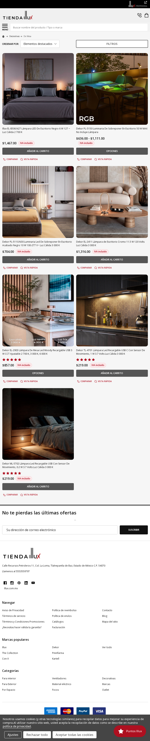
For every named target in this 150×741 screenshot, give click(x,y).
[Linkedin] (26, 583)
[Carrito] (146, 15)
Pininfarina (58, 653)
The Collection (10, 653)
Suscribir (133, 529)
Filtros (111, 44)
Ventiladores (59, 678)
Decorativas (108, 678)
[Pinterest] (19, 583)
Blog (104, 616)
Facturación (58, 627)
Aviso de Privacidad (13, 610)
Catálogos (57, 621)
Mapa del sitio (110, 621)
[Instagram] (12, 583)
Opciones (112, 151)
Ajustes (13, 735)
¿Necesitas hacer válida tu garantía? (21, 627)
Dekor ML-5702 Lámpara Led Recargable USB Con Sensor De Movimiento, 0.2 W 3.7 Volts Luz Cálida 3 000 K (36, 465)
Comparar (12, 159)
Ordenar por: (10, 44)
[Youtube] (33, 583)
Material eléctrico (61, 684)
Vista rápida (31, 159)
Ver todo (107, 647)
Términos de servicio (13, 616)
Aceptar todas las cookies (74, 735)
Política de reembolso (64, 610)
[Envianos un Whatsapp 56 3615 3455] (139, 15)
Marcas (106, 684)
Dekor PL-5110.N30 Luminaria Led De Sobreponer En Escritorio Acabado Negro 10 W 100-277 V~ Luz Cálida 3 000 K (37, 243)
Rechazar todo (37, 735)
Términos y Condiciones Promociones (23, 621)
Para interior (9, 678)
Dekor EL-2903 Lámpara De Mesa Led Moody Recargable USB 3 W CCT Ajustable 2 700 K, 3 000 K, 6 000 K (37, 352)
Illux (4, 647)
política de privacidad (17, 726)
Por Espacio (8, 689)
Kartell (55, 658)
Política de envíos (61, 616)
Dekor (55, 647)
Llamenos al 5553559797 (16, 571)
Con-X (5, 658)
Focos (55, 689)
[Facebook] (5, 583)
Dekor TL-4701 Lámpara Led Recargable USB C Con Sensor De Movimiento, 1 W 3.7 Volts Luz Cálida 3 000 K (110, 352)
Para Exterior (9, 684)
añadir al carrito (38, 151)
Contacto (107, 610)
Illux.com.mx (11, 588)
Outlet (105, 689)
